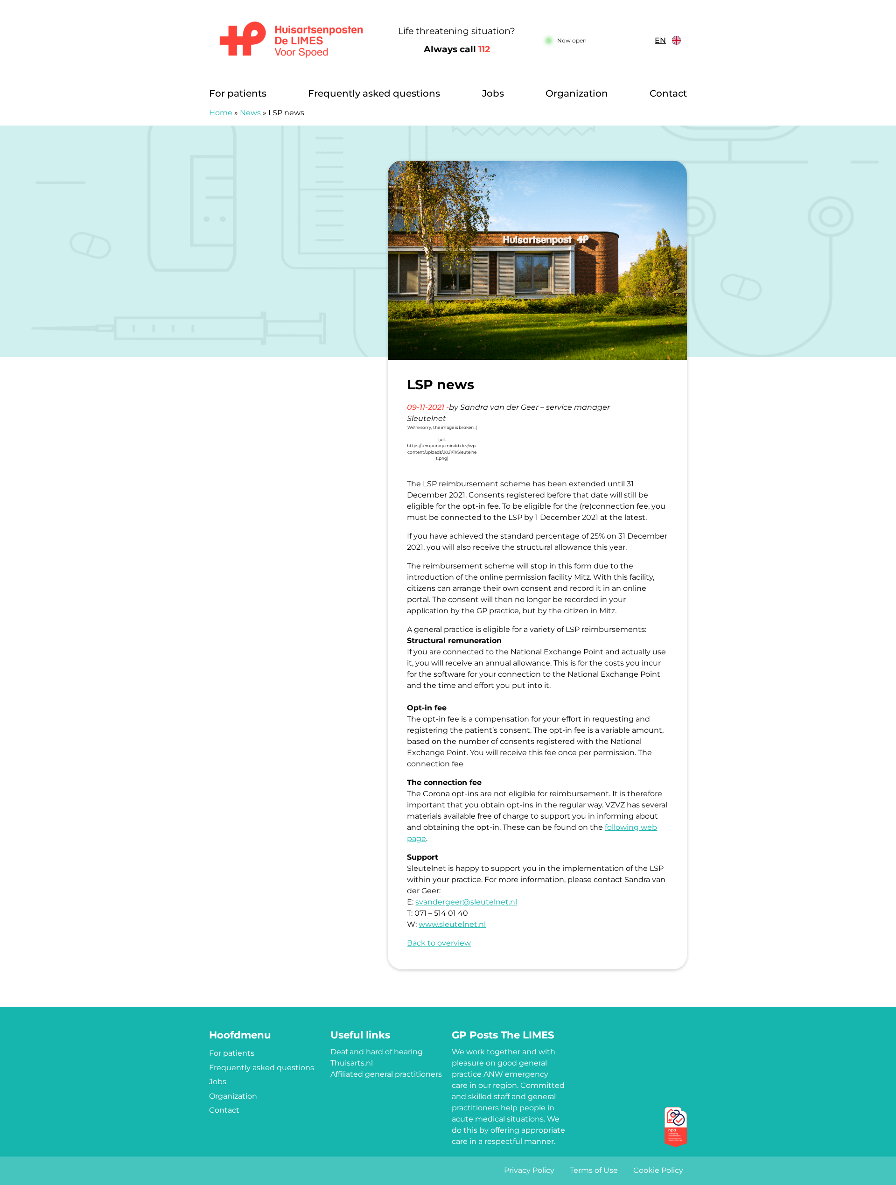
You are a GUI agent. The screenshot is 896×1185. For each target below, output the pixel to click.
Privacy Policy (529, 1170)
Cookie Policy (658, 1170)
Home (220, 112)
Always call (457, 49)
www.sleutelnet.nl (452, 924)
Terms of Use (594, 1170)
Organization (577, 93)
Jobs (493, 93)
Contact (668, 93)
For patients (237, 93)
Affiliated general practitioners (386, 1074)
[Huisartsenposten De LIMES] (291, 40)
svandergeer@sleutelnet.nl (466, 902)
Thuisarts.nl (351, 1063)
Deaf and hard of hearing (376, 1051)
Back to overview (439, 943)
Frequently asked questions (374, 93)
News (250, 112)
